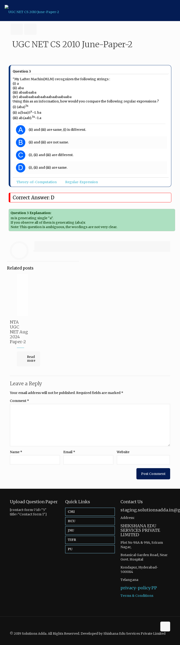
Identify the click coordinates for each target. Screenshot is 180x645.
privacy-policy (135, 587)
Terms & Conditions (136, 596)
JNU (71, 530)
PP (154, 587)
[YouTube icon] (163, 638)
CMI (71, 512)
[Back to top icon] (165, 626)
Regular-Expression (81, 182)
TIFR (72, 540)
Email (69, 452)
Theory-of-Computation (36, 182)
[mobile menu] (172, 11)
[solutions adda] (32, 10)
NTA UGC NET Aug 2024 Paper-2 (19, 331)
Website (123, 452)
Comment (19, 401)
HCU (71, 521)
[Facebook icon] (159, 638)
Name (16, 452)
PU (70, 549)
